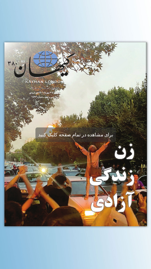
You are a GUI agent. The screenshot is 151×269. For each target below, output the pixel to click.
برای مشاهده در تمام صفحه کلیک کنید (75, 135)
